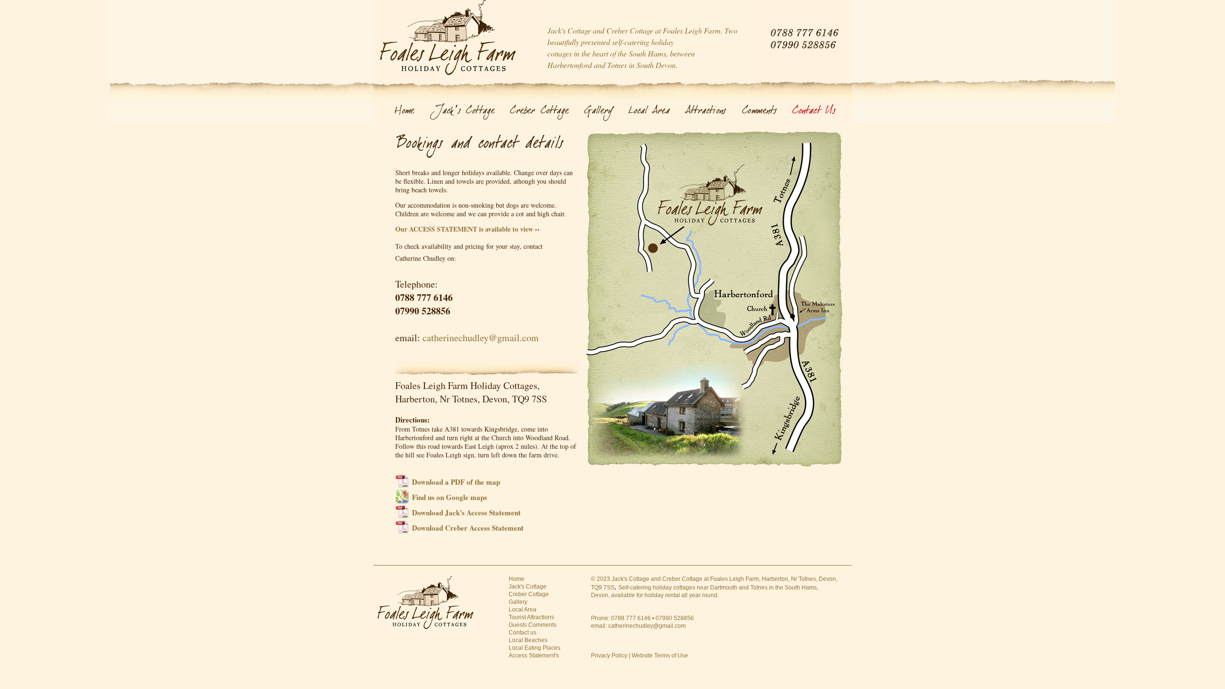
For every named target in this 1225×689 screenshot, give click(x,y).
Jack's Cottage (527, 586)
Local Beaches (528, 640)
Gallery (518, 602)
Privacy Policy (609, 655)
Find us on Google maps (449, 497)
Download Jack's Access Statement (466, 512)
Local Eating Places (534, 648)
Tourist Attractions (531, 617)
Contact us (522, 632)
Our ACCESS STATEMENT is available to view (464, 229)
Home (516, 579)
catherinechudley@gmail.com (481, 337)
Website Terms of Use (660, 655)
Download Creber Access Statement (467, 527)
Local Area (522, 609)
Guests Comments (533, 625)
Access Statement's (534, 655)
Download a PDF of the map (456, 482)
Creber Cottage (529, 594)
